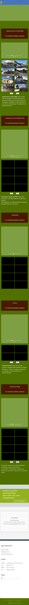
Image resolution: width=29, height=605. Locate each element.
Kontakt (24, 600)
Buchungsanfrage (7, 600)
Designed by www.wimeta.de (14, 603)
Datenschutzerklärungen (14, 523)
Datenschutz (18, 601)
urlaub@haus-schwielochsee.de (14, 563)
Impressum (11, 601)
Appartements (17, 600)
